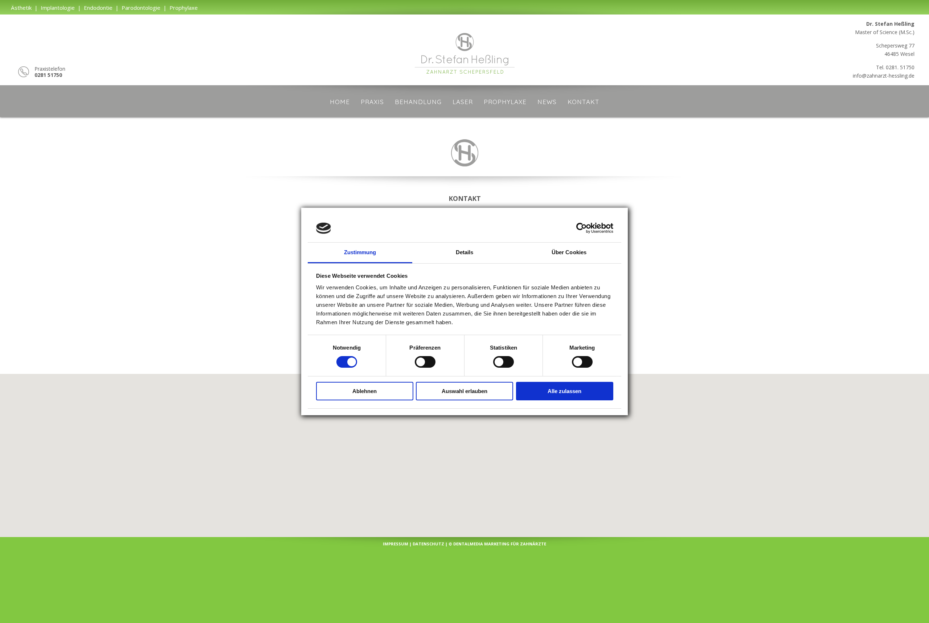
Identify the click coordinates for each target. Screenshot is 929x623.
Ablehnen (364, 391)
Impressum (395, 543)
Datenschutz (428, 543)
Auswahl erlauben (464, 391)
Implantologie (58, 7)
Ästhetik (21, 7)
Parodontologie (141, 7)
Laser (463, 102)
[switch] (425, 362)
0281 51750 (48, 74)
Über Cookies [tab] (569, 252)
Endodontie (98, 7)
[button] (464, 449)
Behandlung (418, 102)
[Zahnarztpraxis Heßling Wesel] (464, 75)
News (547, 102)
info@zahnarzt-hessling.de (883, 75)
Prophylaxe (183, 7)
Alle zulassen (564, 391)
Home (340, 102)
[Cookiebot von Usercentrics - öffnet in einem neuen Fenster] (581, 228)
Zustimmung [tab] (360, 252)
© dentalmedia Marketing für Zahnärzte (497, 543)
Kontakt (583, 102)
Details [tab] (465, 252)
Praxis (372, 102)
